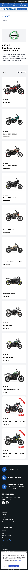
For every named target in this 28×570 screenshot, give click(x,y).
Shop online (5, 540)
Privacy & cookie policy (8, 522)
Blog (3, 517)
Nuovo (4, 530)
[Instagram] (7, 502)
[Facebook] (3, 502)
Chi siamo (4, 512)
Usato (3, 533)
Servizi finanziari (6, 549)
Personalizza (6, 563)
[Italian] (9, 9)
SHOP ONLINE (22, 9)
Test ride (4, 538)
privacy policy (17, 560)
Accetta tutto (13, 566)
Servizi (4, 514)
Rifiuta (5, 566)
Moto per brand (6, 535)
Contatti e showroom (8, 519)
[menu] (1, 9)
